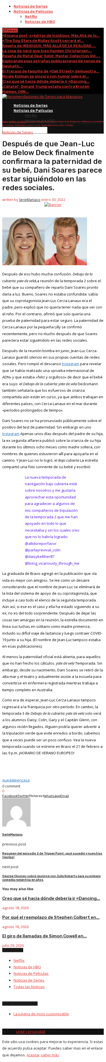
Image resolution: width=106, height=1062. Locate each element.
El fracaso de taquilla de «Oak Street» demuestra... (50, 71)
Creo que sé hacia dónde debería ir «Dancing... (46, 81)
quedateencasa (16, 780)
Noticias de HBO (40, 22)
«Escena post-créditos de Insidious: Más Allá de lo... (51, 35)
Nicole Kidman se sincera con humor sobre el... (45, 76)
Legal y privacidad (30, 1031)
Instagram (70, 363)
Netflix (31, 16)
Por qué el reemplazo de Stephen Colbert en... (50, 917)
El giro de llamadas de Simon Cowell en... (44, 936)
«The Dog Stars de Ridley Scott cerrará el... (43, 40)
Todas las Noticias (29, 986)
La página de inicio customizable (41, 1013)
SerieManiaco (29, 199)
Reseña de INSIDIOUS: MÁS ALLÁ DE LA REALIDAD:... (49, 46)
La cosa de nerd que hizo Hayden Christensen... (47, 51)
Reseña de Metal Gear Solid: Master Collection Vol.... (51, 56)
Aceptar (33, 1054)
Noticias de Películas (33, 11)
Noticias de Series (30, 6)
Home (5, 121)
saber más (50, 1054)
